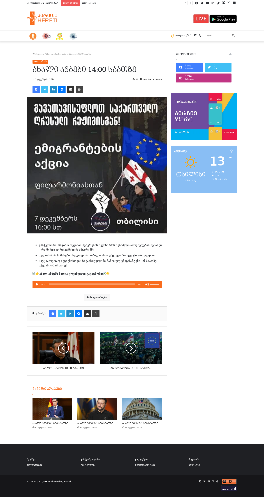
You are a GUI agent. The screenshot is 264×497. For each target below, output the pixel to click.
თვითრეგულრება (145, 465)
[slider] (155, 284)
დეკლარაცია (34, 465)
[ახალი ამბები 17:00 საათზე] (52, 409)
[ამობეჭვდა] (79, 89)
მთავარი (39, 54)
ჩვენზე (30, 459)
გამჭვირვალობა (90, 459)
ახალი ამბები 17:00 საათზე (50, 423)
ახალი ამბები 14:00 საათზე (96, 3)
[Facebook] (36, 89)
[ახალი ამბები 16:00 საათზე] (97, 409)
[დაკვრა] (37, 284)
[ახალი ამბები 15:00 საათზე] (142, 409)
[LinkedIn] (53, 89)
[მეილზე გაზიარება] (70, 89)
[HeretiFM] (46, 17)
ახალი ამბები (53, 54)
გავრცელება (88, 465)
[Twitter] (44, 89)
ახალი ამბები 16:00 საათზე (95, 423)
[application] (97, 284)
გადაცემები (141, 459)
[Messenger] (62, 89)
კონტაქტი (194, 465)
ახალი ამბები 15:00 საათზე (140, 423)
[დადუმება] (147, 284)
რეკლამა (194, 459)
